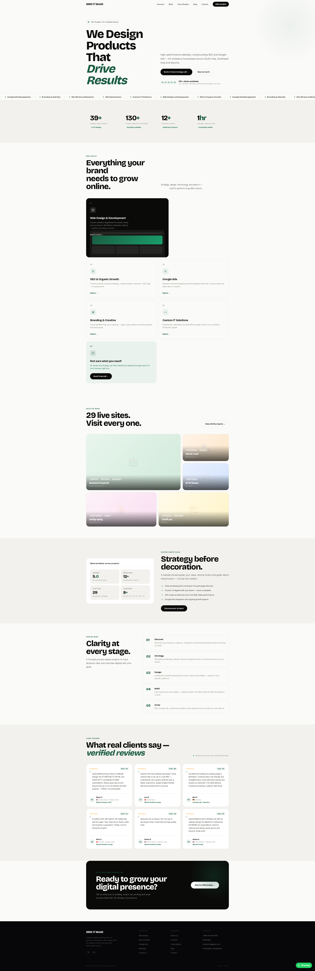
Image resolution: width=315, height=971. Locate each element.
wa (94, 952)
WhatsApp (207, 940)
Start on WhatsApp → (205, 885)
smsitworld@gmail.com (211, 944)
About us (174, 936)
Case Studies (183, 4)
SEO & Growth (144, 940)
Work (171, 4)
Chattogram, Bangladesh (212, 948)
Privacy (220, 966)
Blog (195, 4)
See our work (203, 72)
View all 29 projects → (215, 424)
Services (160, 4)
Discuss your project (174, 608)
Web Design (143, 936)
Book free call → (101, 376)
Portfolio (174, 940)
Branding (142, 948)
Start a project (220, 4)
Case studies (176, 944)
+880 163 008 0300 (210, 936)
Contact (205, 4)
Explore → (94, 293)
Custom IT (143, 953)
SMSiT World (94, 4)
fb (88, 952)
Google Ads (143, 944)
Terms (226, 966)
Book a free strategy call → (176, 72)
